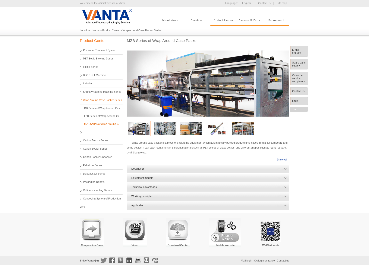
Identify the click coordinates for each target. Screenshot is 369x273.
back (295, 101)
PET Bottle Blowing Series (98, 58)
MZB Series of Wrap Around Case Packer (103, 124)
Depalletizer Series (94, 173)
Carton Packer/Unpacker (97, 157)
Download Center (178, 245)
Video (135, 245)
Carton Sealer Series (95, 148)
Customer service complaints (298, 78)
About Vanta (170, 20)
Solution (196, 20)
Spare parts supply (299, 64)
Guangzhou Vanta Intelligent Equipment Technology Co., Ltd (107, 16)
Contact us (264, 3)
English (246, 3)
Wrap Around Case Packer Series (142, 30)
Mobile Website (225, 245)
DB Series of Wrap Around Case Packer (103, 108)
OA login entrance (264, 260)
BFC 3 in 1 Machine (94, 75)
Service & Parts (249, 20)
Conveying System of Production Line (100, 200)
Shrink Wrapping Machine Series (102, 91)
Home (96, 30)
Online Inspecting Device (97, 190)
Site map (282, 3)
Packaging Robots (93, 182)
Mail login (246, 260)
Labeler (87, 83)
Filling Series (90, 66)
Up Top (299, 109)
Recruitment (276, 20)
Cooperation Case (92, 245)
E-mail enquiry (296, 51)
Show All (282, 159)
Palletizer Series (92, 165)
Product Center (223, 20)
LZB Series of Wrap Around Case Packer (103, 116)
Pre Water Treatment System (99, 50)
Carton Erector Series (95, 140)
